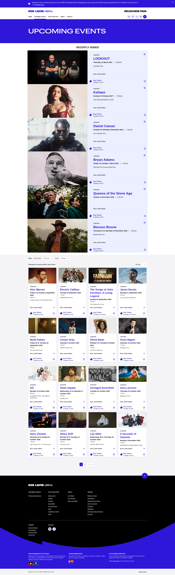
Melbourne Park (92, 496)
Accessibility (51, 503)
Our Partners (71, 498)
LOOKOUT (101, 58)
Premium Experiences (34, 496)
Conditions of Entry (53, 511)
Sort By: (138, 264)
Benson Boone (104, 227)
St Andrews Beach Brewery (95, 511)
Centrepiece (91, 498)
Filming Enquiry (32, 532)
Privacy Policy (143, 572)
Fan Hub (90, 514)
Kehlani (99, 92)
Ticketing (50, 501)
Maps (49, 509)
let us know (116, 561)
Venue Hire (31, 535)
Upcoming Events (40, 16)
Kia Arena (90, 506)
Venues (90, 492)
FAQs (49, 514)
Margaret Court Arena (94, 501)
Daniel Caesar (104, 126)
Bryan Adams (103, 160)
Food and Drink (52, 506)
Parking (50, 498)
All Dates (63, 258)
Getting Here (52, 496)
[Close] (172, 2)
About (63, 16)
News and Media (72, 501)
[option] (117, 64)
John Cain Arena (92, 503)
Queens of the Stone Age (112, 193)
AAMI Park (91, 509)
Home (30, 16)
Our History (71, 496)
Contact (69, 16)
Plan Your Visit (53, 16)
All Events (47, 258)
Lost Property (32, 530)
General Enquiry (33, 527)
